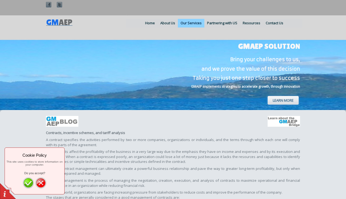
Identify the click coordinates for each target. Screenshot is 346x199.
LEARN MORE (283, 100)
